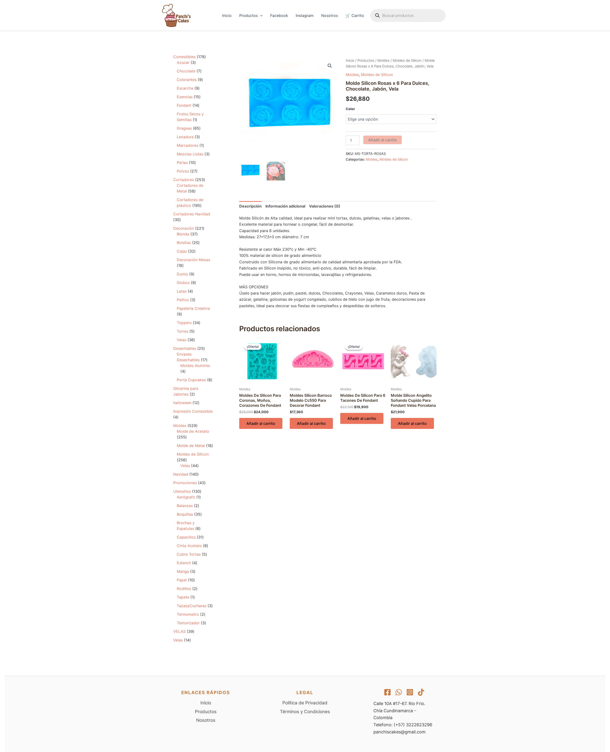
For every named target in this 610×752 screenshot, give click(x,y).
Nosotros (329, 15)
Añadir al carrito (382, 139)
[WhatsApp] (398, 692)
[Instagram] (409, 692)
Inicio (227, 15)
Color (350, 109)
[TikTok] (421, 692)
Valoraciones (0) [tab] (324, 206)
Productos (248, 15)
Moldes (383, 60)
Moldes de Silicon (407, 60)
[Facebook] (387, 692)
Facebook (279, 15)
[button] (260, 15)
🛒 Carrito (355, 15)
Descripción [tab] (250, 206)
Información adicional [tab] (285, 206)
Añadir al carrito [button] (260, 423)
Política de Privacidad (304, 703)
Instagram (305, 15)
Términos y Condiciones (305, 711)
